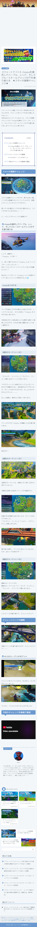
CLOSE (28, 138)
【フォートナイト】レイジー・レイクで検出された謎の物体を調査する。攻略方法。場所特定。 (19, 892)
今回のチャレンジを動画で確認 (19, 162)
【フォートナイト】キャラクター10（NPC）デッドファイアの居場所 (19, 877)
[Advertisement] (18, 26)
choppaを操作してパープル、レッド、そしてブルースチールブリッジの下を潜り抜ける (21, 148)
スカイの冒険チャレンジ (16, 143)
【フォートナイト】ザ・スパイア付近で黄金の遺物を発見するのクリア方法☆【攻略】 (19, 870)
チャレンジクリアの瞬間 (16, 154)
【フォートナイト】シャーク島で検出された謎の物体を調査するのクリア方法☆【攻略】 (19, 863)
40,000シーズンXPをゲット (19, 157)
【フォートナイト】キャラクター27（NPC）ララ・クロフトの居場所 (19, 884)
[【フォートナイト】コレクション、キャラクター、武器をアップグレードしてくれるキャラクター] (18, 55)
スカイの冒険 (5, 68)
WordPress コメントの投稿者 (22, 909)
